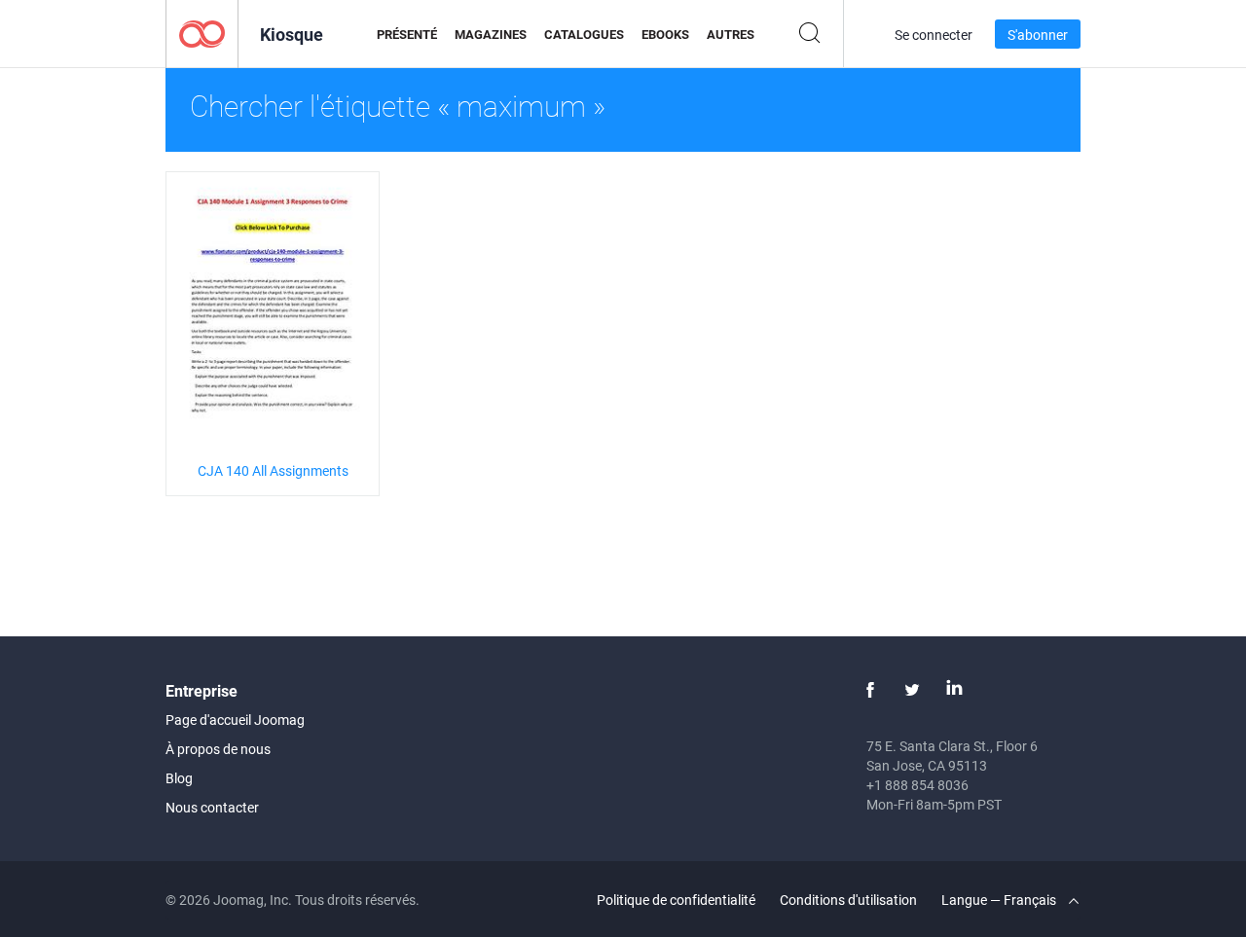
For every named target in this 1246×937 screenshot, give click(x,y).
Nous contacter (212, 807)
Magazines (491, 34)
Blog (179, 778)
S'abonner (1038, 34)
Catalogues (584, 34)
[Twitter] (912, 689)
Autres (730, 34)
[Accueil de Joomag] (202, 32)
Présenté (407, 34)
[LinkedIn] (953, 689)
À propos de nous (218, 748)
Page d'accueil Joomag (235, 719)
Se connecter (933, 34)
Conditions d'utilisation (848, 899)
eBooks (665, 34)
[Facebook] (870, 689)
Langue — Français (1000, 899)
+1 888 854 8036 (917, 784)
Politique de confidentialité (676, 899)
